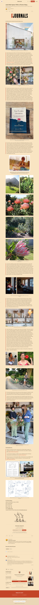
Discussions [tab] (11, 569)
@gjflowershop (10, 508)
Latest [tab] (8, 569)
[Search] (28, 1)
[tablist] (9, 549)
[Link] (4, 447)
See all (7, 587)
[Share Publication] (29, 1)
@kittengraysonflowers (11, 459)
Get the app (23, 601)
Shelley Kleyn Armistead (10, 8)
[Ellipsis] (33, 556)
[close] (26, 571)
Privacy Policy (25, 532)
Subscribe (32, 1)
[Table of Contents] (0, 302)
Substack (16, 603)
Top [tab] (6, 569)
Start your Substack (17, 601)
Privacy (19, 599)
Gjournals (10, 584)
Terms (21, 599)
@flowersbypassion (22, 454)
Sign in (37, 1)
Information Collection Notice (19, 532)
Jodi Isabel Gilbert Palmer (10, 556)
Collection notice (25, 599)
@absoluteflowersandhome (13, 451)
